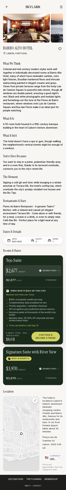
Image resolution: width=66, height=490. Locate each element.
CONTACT (37, 486)
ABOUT (28, 486)
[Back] (7, 7)
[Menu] (61, 7)
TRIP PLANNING (34, 479)
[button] (21, 433)
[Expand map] (35, 400)
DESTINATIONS (15, 479)
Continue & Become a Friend (46, 336)
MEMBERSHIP (51, 479)
